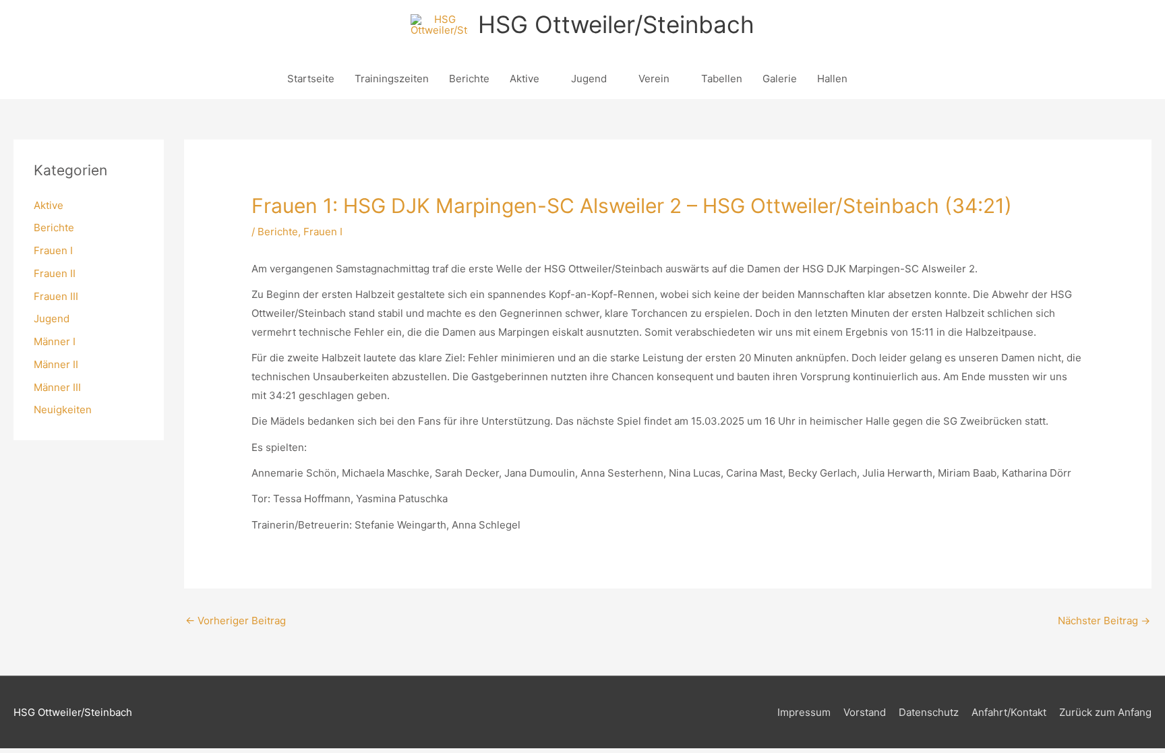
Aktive (524, 78)
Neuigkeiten (63, 409)
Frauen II (55, 273)
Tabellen (721, 78)
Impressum (804, 712)
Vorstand (864, 712)
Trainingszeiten (392, 78)
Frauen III (56, 296)
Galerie (780, 78)
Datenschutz (929, 712)
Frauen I (53, 250)
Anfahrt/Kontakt (1009, 712)
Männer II (56, 364)
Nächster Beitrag (1104, 620)
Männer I (55, 341)
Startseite (310, 78)
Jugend (589, 78)
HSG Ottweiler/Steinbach (616, 24)
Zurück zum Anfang (1105, 712)
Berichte (469, 78)
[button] (873, 79)
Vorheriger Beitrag (235, 620)
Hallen (832, 78)
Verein (653, 78)
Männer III (57, 387)
